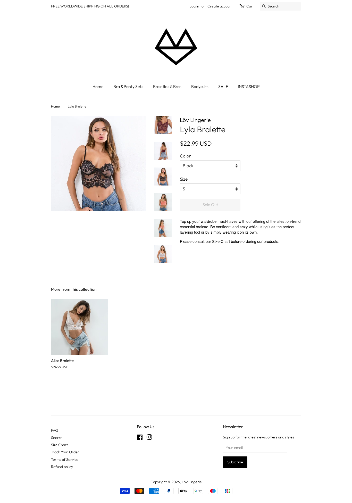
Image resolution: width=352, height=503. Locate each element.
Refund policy (62, 466)
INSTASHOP (249, 86)
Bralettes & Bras (167, 86)
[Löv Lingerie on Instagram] (149, 438)
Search (57, 437)
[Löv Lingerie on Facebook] (140, 438)
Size (184, 179)
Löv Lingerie (192, 482)
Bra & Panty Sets (128, 86)
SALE (223, 86)
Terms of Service (64, 459)
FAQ (54, 430)
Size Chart (221, 241)
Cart (250, 6)
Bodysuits (199, 86)
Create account (220, 6)
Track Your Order (65, 452)
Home (98, 86)
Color (185, 155)
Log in (194, 6)
